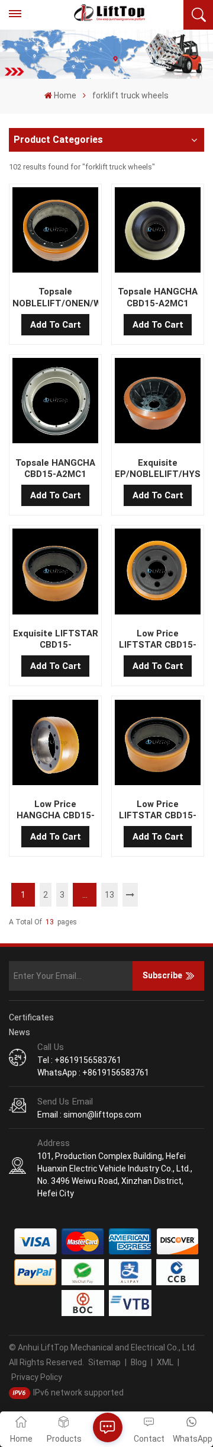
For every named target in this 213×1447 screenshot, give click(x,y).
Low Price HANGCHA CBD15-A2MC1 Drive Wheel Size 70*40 (55, 810)
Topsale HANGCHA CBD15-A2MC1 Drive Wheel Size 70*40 (158, 297)
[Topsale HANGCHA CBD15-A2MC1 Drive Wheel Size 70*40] (157, 232)
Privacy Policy (36, 1377)
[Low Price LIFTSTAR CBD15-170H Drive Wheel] (157, 745)
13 (109, 894)
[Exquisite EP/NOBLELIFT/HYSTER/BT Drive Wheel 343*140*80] (157, 403)
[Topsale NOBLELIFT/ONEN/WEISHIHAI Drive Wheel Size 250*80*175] (55, 232)
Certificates (31, 1017)
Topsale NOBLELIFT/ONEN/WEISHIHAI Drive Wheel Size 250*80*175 (55, 297)
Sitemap (104, 1362)
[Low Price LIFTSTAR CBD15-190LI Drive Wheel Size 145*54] (157, 574)
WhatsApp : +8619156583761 (93, 1072)
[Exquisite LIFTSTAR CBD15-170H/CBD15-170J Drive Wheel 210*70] (55, 574)
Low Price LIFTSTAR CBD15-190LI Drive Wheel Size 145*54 (157, 639)
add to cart (55, 324)
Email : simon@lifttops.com (89, 1114)
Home (65, 95)
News (19, 1032)
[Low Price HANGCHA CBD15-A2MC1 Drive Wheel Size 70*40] (55, 745)
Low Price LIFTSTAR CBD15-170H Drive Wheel (157, 810)
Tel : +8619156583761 (79, 1060)
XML (165, 1362)
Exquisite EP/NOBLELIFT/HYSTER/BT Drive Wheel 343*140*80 (157, 468)
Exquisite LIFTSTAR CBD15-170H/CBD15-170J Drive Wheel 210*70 (55, 639)
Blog (139, 1362)
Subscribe (162, 975)
